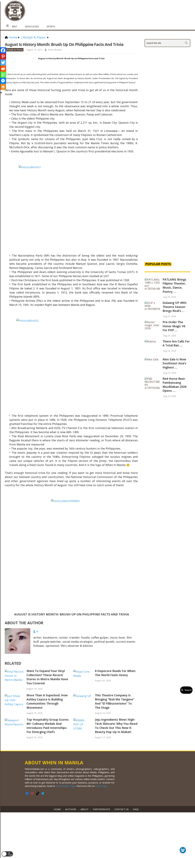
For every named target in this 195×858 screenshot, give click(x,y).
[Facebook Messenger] (3, 81)
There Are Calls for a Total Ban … (176, 343)
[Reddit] (3, 69)
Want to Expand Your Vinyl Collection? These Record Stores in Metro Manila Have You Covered (47, 677)
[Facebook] (3, 50)
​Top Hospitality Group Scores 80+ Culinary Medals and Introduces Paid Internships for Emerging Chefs (48, 726)
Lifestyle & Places (14, 49)
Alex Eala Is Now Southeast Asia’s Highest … (174, 363)
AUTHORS (70, 809)
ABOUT (84, 809)
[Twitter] (3, 62)
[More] (3, 87)
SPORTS (51, 26)
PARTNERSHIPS (101, 809)
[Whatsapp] (3, 75)
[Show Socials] (183, 850)
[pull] (7, 26)
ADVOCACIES (32, 26)
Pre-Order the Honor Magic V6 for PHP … (174, 326)
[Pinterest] (3, 56)
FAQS (136, 809)
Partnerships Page (65, 785)
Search (187, 690)
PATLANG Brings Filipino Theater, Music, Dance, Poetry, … (174, 286)
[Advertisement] (167, 207)
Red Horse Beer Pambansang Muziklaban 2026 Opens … (174, 385)
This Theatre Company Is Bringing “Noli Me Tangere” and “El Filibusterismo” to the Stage (114, 701)
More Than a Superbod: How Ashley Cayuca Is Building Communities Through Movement (47, 701)
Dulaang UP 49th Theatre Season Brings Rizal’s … (174, 307)
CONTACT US (121, 809)
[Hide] (1, 93)
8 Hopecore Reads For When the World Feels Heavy (115, 673)
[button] (7, 853)
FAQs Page (101, 785)
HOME (58, 809)
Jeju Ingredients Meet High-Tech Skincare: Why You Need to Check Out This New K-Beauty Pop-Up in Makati (116, 726)
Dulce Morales (55, 49)
